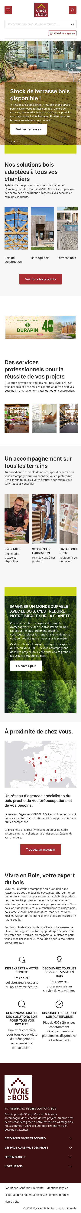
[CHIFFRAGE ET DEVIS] (44, 418)
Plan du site (12, 1201)
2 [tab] (14, 141)
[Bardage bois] (42, 237)
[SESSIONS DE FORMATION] (44, 529)
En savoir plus (26, 666)
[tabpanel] (40, 97)
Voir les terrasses (28, 129)
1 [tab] (11, 141)
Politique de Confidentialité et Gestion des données (37, 1195)
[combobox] (37, 24)
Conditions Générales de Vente (24, 1188)
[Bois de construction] (16, 237)
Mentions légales (57, 1188)
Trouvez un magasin (40, 849)
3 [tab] (17, 141)
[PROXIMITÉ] (17, 529)
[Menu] (8, 10)
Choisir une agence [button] (62, 33)
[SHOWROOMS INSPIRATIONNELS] (17, 418)
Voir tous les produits (40, 279)
